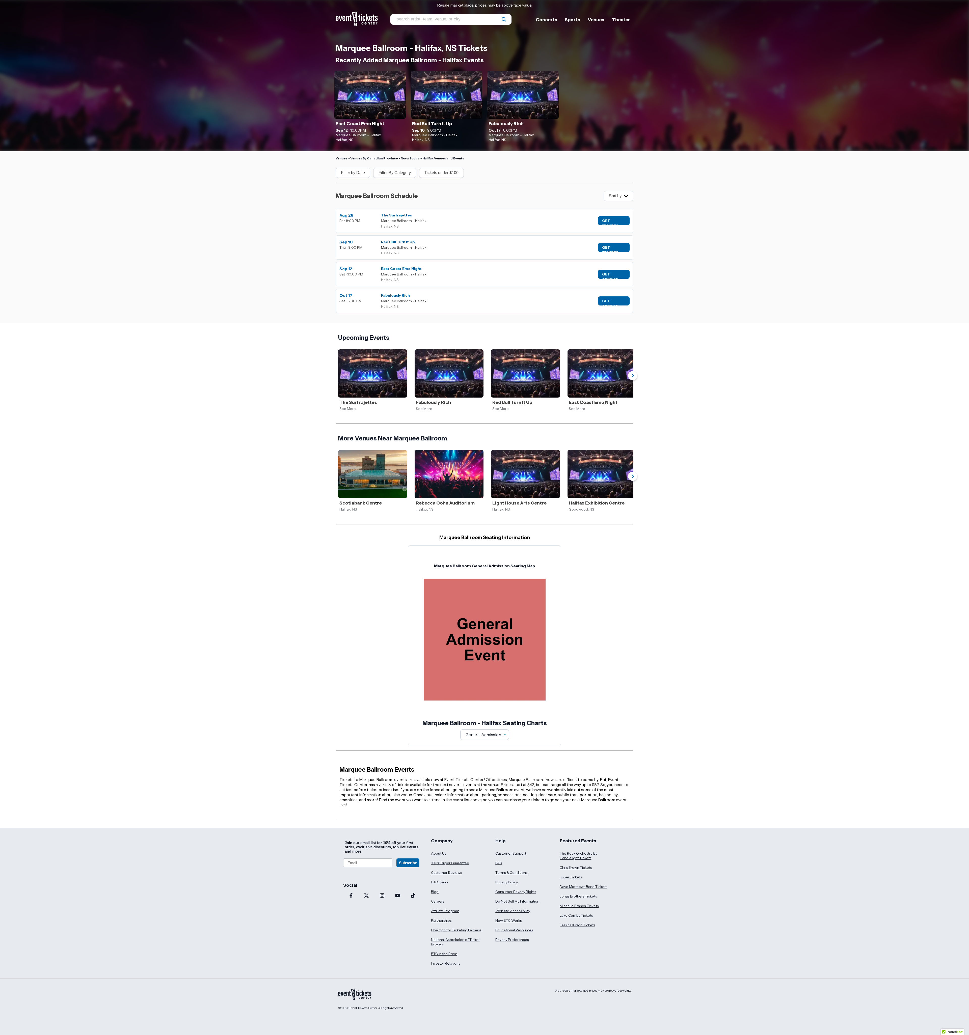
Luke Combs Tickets (576, 915)
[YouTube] (398, 896)
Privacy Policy (506, 882)
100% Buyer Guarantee (450, 863)
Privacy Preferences (512, 939)
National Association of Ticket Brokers (455, 941)
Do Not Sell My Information (517, 901)
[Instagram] (382, 896)
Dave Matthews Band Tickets (583, 886)
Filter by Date (353, 173)
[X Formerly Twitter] (366, 896)
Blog (435, 891)
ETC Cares (439, 882)
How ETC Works (508, 920)
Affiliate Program (445, 911)
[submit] (504, 19)
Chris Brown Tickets (576, 867)
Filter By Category (395, 173)
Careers (437, 901)
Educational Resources (514, 930)
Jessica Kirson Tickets (577, 925)
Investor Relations (445, 963)
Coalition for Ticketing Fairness (456, 930)
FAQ (498, 863)
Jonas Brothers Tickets (578, 896)
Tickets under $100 (441, 173)
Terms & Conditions (511, 872)
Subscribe (408, 863)
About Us (438, 853)
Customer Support (510, 853)
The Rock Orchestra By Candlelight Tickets (578, 855)
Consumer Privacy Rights (515, 891)
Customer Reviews (446, 872)
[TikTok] (413, 896)
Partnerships (441, 920)
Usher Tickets (571, 877)
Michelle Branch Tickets (579, 906)
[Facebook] (351, 896)
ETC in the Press (444, 954)
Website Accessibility (512, 911)
